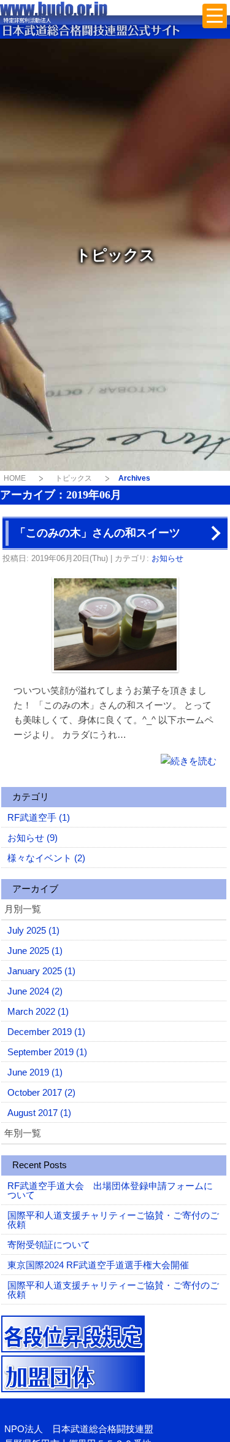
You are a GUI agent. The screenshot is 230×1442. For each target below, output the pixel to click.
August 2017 (39, 1112)
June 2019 (35, 1072)
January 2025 (41, 971)
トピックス (73, 478)
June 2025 (35, 950)
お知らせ (167, 558)
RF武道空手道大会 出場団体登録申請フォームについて (110, 1190)
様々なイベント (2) (46, 858)
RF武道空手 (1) (38, 817)
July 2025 (33, 930)
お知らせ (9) (32, 837)
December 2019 (46, 1031)
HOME (15, 478)
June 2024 (35, 991)
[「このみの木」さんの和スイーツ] (189, 760)
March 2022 (38, 1011)
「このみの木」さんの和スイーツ (97, 533)
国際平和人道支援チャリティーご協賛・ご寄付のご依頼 (113, 1220)
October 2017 (41, 1092)
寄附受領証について (48, 1244)
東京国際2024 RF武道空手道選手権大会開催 (98, 1265)
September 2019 (47, 1052)
